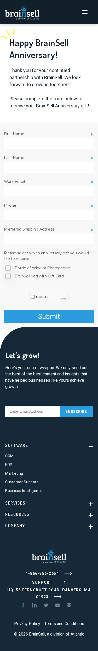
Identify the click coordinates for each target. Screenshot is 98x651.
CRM (9, 456)
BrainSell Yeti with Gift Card (39, 276)
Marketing (14, 473)
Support (43, 582)
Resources (17, 514)
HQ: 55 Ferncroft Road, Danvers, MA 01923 (49, 593)
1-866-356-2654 (43, 573)
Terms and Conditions (64, 623)
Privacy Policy (27, 623)
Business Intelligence (24, 491)
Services (15, 503)
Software (16, 445)
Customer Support (21, 482)
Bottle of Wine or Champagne (42, 268)
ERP (9, 465)
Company (15, 525)
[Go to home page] (22, 11)
